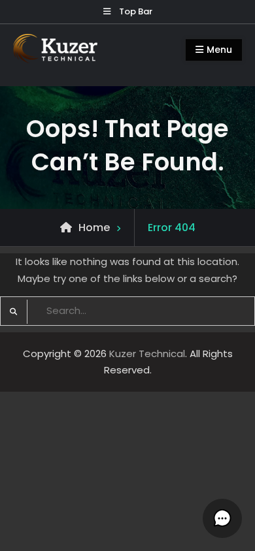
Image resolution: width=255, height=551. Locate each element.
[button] (222, 518)
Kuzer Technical (147, 353)
